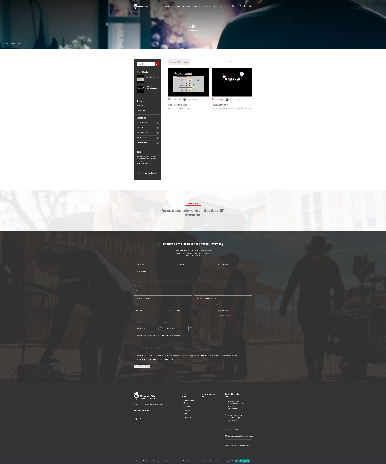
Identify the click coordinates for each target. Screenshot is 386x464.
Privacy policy (244, 461)
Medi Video (169, 6)
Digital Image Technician (144, 156)
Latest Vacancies (142, 143)
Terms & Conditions (155, 359)
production (151, 161)
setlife (147, 163)
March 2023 (140, 106)
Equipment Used (142, 122)
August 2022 (141, 110)
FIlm (148, 158)
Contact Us (224, 6)
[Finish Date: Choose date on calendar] (191, 328)
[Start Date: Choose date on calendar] (161, 328)
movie (145, 161)
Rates (139, 163)
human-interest (141, 138)
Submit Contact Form (142, 366)
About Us (187, 406)
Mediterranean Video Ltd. (188, 401)
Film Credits (140, 128)
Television (148, 166)
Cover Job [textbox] (139, 291)
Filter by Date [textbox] (228, 62)
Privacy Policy (170, 359)
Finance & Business (142, 133)
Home (7, 43)
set (143, 163)
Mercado (197, 6)
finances (153, 158)
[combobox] (237, 62)
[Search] (157, 64)
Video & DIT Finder (184, 6)
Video (155, 166)
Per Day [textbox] (139, 310)
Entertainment (141, 158)
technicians (140, 166)
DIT (154, 156)
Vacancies (207, 6)
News (216, 6)
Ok (236, 461)
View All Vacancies (193, 203)
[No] (383, 461)
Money (139, 161)
